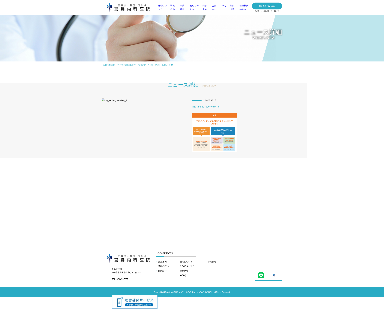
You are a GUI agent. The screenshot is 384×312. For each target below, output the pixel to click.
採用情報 (184, 271)
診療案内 (162, 261)
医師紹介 (162, 271)
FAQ (224, 5)
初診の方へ (163, 266)
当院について (186, 261)
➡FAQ (183, 275)
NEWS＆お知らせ (188, 266)
